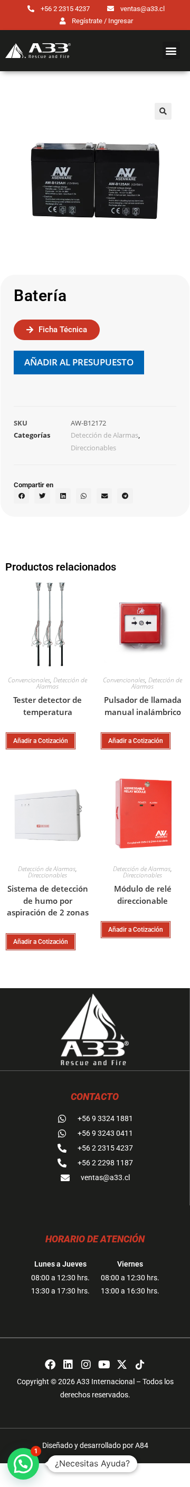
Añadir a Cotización (40, 741)
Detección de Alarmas (104, 435)
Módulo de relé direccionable (143, 894)
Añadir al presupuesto (79, 362)
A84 (141, 1445)
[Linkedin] (68, 1364)
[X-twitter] (122, 1364)
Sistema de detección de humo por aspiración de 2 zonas (48, 900)
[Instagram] (86, 1364)
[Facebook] (50, 1364)
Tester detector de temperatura (47, 705)
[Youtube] (104, 1364)
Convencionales (29, 679)
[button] (171, 50)
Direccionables (93, 447)
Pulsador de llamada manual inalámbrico (143, 705)
